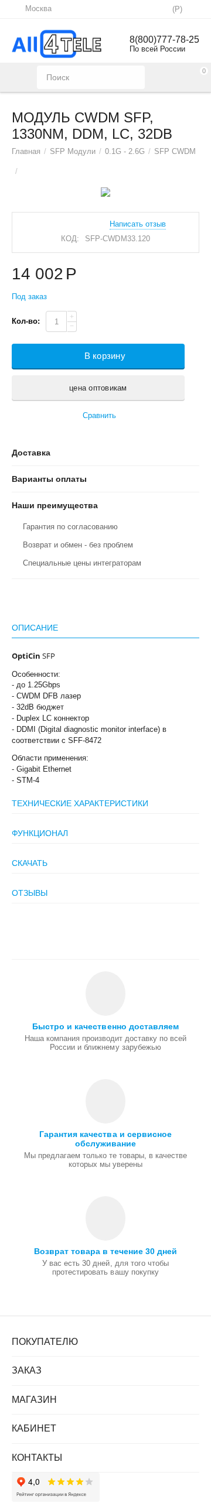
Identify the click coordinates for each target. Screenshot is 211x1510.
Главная (26, 151)
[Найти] (133, 77)
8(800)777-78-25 (164, 39)
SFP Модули (73, 151)
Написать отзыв (138, 224)
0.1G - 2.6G (125, 151)
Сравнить (99, 415)
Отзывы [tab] (29, 893)
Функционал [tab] (40, 833)
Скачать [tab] (29, 863)
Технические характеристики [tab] (80, 803)
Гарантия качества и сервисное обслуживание (105, 1138)
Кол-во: (26, 321)
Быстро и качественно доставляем (105, 1026)
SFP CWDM (175, 151)
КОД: (70, 238)
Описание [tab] (35, 627)
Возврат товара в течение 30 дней (105, 1251)
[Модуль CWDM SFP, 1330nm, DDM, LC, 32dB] (105, 192)
